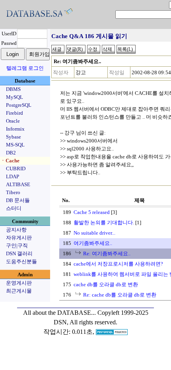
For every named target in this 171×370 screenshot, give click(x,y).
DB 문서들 (18, 200)
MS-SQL (15, 145)
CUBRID (15, 169)
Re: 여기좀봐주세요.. (106, 253)
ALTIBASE (18, 184)
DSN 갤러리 (19, 253)
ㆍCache (9, 161)
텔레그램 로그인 (25, 68)
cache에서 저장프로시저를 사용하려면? (118, 264)
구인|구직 (17, 246)
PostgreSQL (18, 105)
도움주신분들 (21, 261)
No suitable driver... (94, 233)
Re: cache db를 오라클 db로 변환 (119, 295)
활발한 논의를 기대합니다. (104, 222)
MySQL (14, 97)
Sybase (13, 137)
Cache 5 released (92, 212)
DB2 (11, 153)
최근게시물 (19, 291)
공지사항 (16, 230)
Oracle (13, 121)
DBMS (13, 89)
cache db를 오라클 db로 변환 (106, 284)
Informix (15, 129)
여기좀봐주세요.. (93, 243)
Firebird (14, 113)
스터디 (13, 208)
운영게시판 (19, 283)
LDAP (12, 176)
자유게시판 (19, 238)
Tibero (13, 192)
